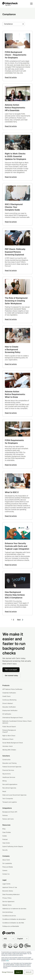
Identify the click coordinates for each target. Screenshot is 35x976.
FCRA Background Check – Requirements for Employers (15, 55)
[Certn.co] (15, 4)
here (7, 960)
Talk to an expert (11, 670)
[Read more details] (17, 40)
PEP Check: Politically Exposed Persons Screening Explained (15, 252)
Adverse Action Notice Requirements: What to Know (15, 394)
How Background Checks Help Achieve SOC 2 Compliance (15, 595)
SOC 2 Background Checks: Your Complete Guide (14, 207)
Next (19, 620)
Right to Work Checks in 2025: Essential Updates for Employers (15, 156)
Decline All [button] (28, 972)
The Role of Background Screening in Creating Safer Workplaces (16, 301)
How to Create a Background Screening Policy (12, 349)
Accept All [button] (18, 972)
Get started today (11, 675)
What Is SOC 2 (12, 492)
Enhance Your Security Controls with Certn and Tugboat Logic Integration (17, 546)
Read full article (11, 77)
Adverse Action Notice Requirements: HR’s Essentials (15, 108)
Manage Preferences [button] (7, 972)
